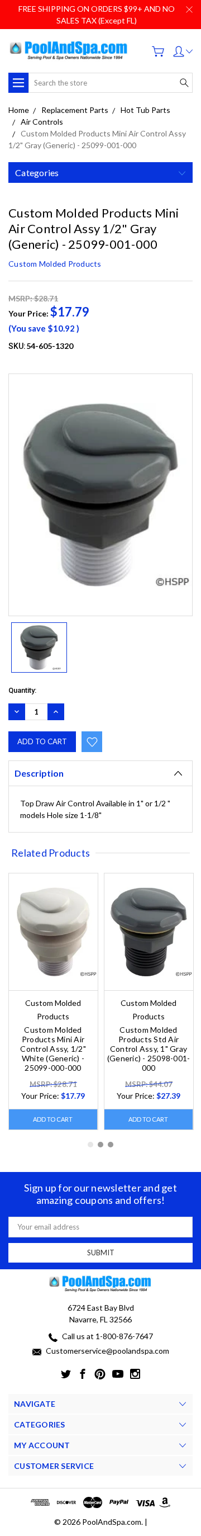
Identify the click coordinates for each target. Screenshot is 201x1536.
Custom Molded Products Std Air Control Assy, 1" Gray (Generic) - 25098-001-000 (148, 1048)
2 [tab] (100, 1144)
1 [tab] (90, 1144)
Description (39, 773)
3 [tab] (110, 1144)
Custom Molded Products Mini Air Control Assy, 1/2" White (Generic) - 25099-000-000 (53, 1048)
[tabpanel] (53, 1002)
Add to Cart (53, 1119)
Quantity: (22, 690)
